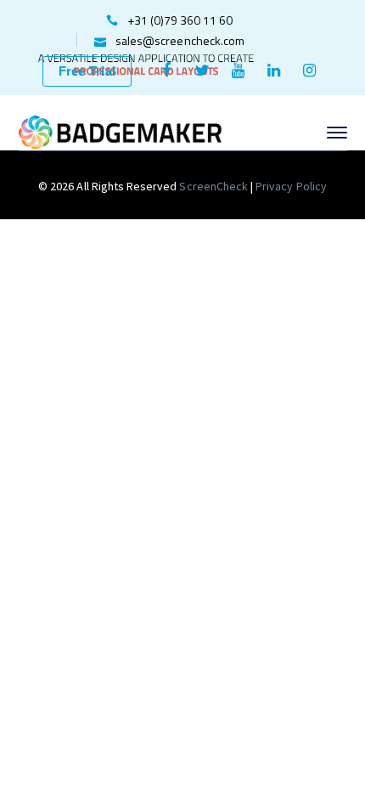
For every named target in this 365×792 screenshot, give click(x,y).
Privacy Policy (291, 186)
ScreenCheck (214, 186)
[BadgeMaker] (120, 130)
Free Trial (87, 71)
